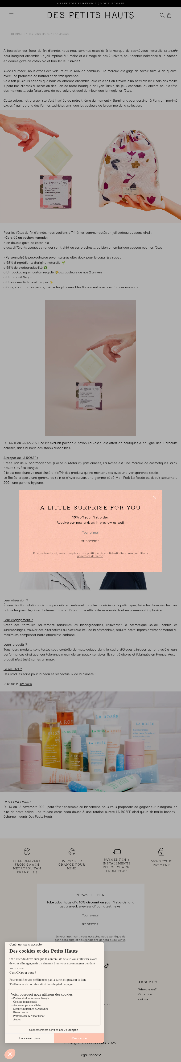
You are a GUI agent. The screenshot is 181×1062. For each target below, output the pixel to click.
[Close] (154, 497)
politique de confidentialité (105, 553)
